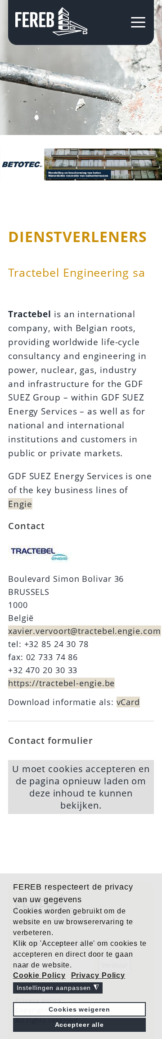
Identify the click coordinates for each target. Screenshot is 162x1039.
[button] (40, 976)
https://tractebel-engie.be (61, 683)
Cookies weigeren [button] (79, 1009)
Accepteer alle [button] (79, 1024)
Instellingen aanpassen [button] (58, 988)
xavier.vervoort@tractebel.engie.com (84, 630)
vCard (128, 702)
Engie (20, 503)
